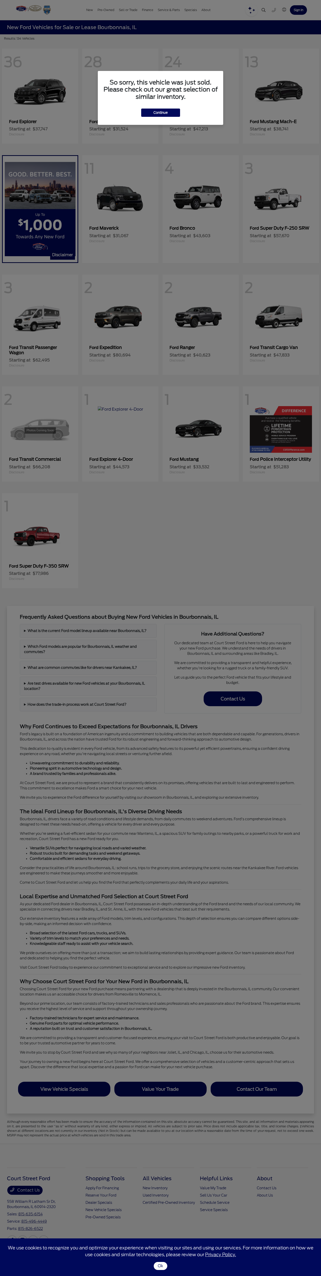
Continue (160, 113)
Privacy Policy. (220, 1254)
